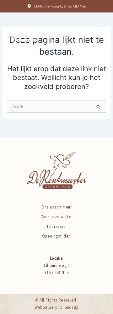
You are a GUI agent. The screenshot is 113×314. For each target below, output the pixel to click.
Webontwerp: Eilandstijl (56, 307)
